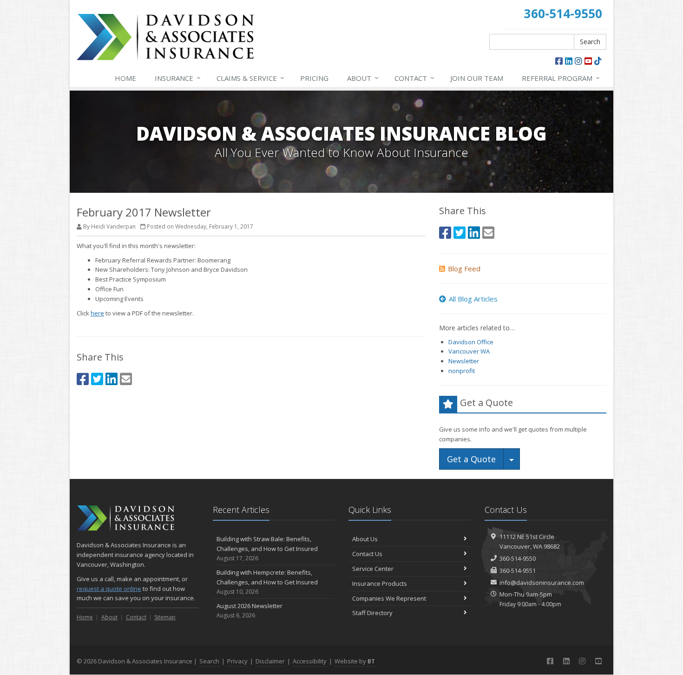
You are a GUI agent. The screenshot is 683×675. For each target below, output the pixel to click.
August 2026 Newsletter (249, 610)
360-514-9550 (517, 558)
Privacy (237, 661)
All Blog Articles (473, 298)
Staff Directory (372, 613)
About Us (365, 539)
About (363, 78)
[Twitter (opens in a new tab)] (97, 378)
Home (125, 78)
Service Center (373, 568)
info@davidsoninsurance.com (541, 582)
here (97, 313)
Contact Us (367, 554)
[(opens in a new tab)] (598, 60)
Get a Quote (471, 459)
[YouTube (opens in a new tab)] (588, 60)
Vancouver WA (469, 351)
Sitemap (165, 617)
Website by (355, 661)
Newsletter (463, 361)
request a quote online (109, 588)
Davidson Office (470, 342)
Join (476, 78)
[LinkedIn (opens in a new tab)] (568, 60)
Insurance (178, 78)
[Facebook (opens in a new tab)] (559, 60)
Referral (561, 78)
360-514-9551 (517, 570)
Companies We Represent (389, 598)
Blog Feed (464, 268)
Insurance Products (379, 583)
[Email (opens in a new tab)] (126, 378)
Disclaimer (270, 661)
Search (590, 41)
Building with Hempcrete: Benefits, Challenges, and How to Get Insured (267, 582)
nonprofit (461, 371)
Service (250, 78)
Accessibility (310, 661)
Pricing (314, 78)
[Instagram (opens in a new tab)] (578, 60)
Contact (414, 78)
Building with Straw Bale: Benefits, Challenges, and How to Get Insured (267, 548)
